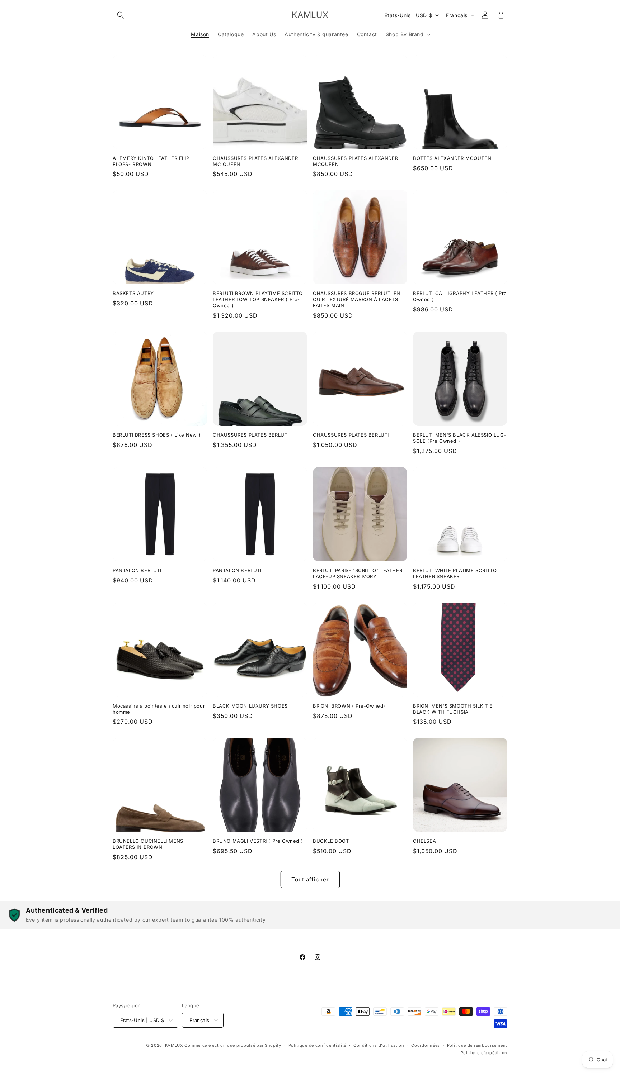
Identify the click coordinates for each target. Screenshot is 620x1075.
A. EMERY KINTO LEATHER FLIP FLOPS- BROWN (151, 161)
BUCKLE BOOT (331, 841)
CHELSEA (424, 841)
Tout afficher (310, 879)
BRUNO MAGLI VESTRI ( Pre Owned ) (258, 841)
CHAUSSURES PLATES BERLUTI (251, 435)
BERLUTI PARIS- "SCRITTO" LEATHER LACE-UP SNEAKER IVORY (357, 573)
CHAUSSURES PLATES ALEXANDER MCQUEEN (355, 161)
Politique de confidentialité (317, 1045)
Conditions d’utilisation (378, 1045)
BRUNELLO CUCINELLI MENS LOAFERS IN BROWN (148, 844)
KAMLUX (174, 1045)
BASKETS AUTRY (133, 293)
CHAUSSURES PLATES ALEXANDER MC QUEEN (255, 161)
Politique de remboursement (477, 1045)
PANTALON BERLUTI (137, 570)
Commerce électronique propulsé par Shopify (232, 1045)
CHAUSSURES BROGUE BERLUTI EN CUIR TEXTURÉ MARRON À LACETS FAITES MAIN (356, 299)
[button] (120, 15)
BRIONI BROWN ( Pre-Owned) (349, 706)
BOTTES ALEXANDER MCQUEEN (452, 158)
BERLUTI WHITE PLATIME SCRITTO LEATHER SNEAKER (455, 573)
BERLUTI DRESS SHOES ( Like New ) (157, 435)
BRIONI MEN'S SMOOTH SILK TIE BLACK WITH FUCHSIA (453, 709)
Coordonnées (425, 1045)
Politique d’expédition (484, 1052)
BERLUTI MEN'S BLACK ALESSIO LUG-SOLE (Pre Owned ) (459, 438)
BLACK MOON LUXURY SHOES (250, 706)
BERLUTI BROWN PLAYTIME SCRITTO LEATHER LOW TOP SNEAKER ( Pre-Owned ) (258, 299)
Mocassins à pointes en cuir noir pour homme (159, 709)
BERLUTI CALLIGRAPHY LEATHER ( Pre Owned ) (460, 296)
